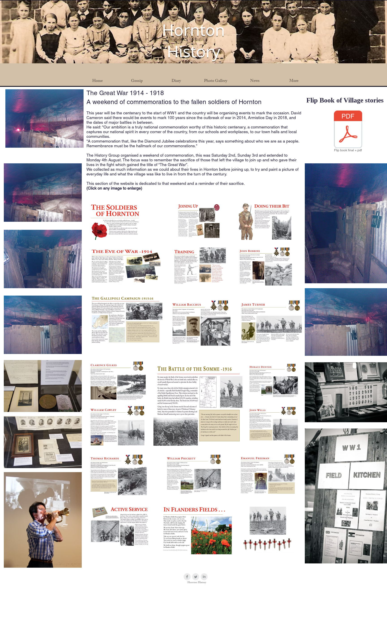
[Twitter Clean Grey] (195, 576)
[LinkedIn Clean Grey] (204, 576)
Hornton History (193, 40)
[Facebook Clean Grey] (187, 576)
